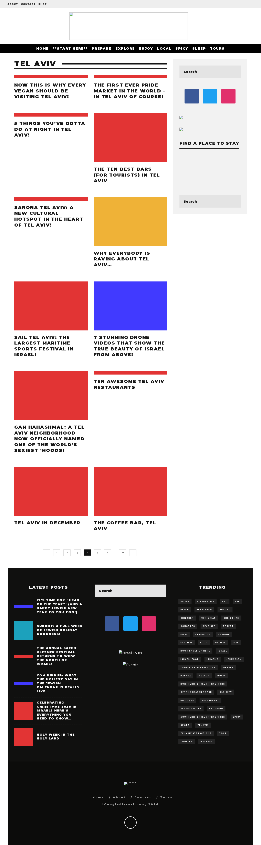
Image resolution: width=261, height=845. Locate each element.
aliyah (184, 601)
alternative (206, 601)
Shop (42, 4)
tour (223, 733)
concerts (187, 626)
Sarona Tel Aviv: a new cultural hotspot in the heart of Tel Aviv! (48, 216)
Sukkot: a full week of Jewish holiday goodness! (60, 630)
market (228, 667)
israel (222, 651)
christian (208, 618)
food (204, 643)
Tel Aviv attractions (196, 733)
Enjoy (146, 48)
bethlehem (204, 610)
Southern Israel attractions (202, 717)
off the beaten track (196, 692)
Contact (28, 4)
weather (206, 742)
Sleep (199, 48)
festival (186, 643)
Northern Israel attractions (202, 684)
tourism (186, 742)
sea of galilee (190, 709)
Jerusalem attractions (198, 667)
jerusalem (234, 659)
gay (236, 643)
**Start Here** (70, 48)
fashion (224, 635)
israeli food (189, 659)
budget (225, 610)
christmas (231, 618)
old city (225, 692)
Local (164, 48)
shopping (216, 709)
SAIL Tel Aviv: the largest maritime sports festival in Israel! (44, 346)
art (224, 601)
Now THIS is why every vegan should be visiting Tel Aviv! (50, 90)
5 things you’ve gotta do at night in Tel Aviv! (49, 129)
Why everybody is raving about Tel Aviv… (122, 259)
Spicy (181, 48)
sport (185, 725)
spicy (237, 717)
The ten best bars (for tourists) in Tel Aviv (127, 174)
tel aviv (203, 725)
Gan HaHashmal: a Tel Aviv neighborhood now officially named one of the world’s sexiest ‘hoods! (49, 438)
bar (237, 601)
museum (204, 676)
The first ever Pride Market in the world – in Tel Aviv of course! (130, 90)
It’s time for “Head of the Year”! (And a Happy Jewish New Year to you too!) (59, 606)
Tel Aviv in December (47, 523)
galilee (220, 643)
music (221, 676)
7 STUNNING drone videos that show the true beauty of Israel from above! (129, 346)
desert (228, 626)
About (13, 4)
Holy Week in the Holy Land (56, 736)
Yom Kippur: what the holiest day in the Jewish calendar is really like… (58, 683)
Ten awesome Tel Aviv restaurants (129, 384)
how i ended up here (195, 651)
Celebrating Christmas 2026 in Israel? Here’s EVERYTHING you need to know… (57, 710)
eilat (184, 635)
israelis (213, 659)
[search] (234, 72)
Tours (217, 48)
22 (123, 552)
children (187, 618)
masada (185, 676)
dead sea (209, 626)
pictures (187, 700)
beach (184, 610)
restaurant (210, 700)
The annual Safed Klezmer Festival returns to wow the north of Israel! (56, 656)
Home (42, 48)
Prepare (101, 48)
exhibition (203, 635)
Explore (125, 48)
